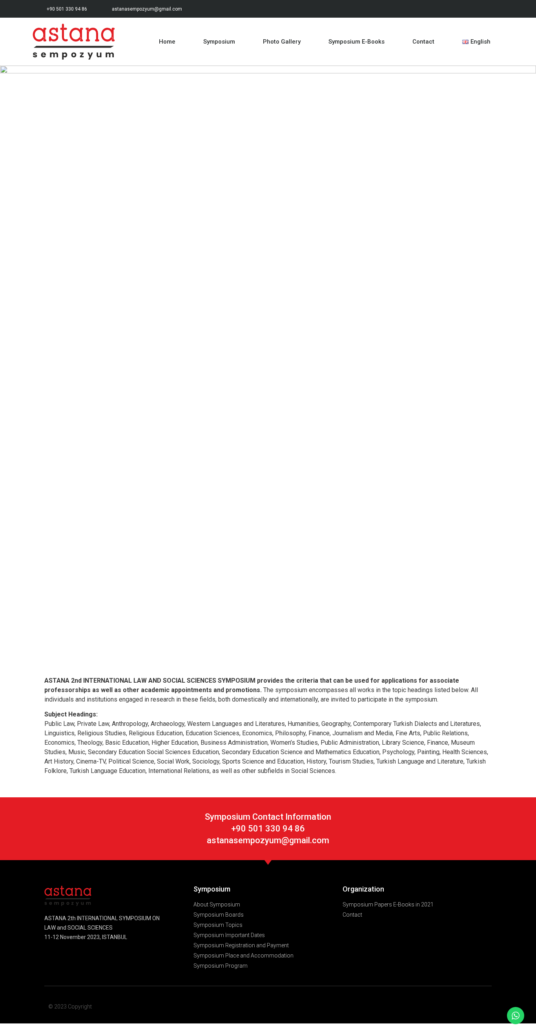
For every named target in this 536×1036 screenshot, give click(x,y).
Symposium (219, 41)
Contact (423, 41)
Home (167, 41)
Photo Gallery (282, 41)
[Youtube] (494, 9)
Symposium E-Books (356, 41)
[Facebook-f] (442, 9)
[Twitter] (460, 9)
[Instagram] (477, 9)
